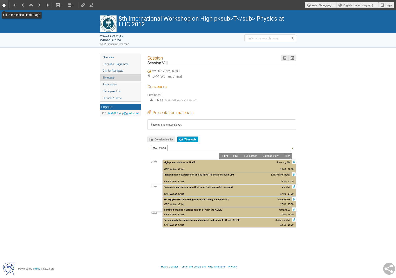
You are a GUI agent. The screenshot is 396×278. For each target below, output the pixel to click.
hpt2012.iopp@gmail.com (123, 113)
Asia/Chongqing (321, 5)
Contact (173, 266)
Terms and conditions (193, 266)
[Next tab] (292, 148)
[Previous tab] (149, 148)
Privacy (232, 266)
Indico (36, 268)
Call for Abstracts (113, 70)
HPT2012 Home (112, 98)
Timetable (108, 77)
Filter (287, 156)
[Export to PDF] (285, 58)
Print (225, 156)
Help (163, 266)
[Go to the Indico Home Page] (4, 5)
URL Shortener (217, 266)
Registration (110, 84)
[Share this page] (389, 269)
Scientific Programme (115, 64)
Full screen (250, 156)
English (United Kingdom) (358, 5)
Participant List (112, 91)
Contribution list (163, 139)
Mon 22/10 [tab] (159, 148)
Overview (108, 57)
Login (388, 5)
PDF (236, 156)
